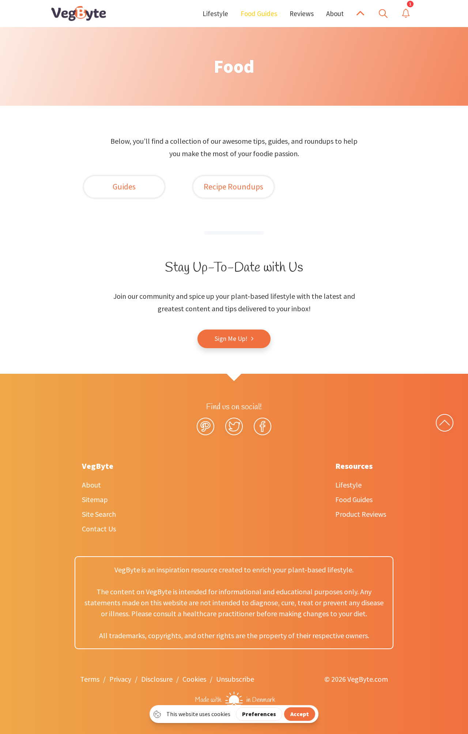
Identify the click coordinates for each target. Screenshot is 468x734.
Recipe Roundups (233, 186)
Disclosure (157, 679)
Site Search (99, 514)
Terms (89, 679)
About (91, 484)
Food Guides (354, 499)
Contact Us (99, 528)
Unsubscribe (235, 679)
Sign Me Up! (231, 338)
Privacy (120, 679)
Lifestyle (348, 484)
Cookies (194, 679)
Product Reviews (360, 514)
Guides (124, 186)
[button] (360, 13)
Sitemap (95, 499)
